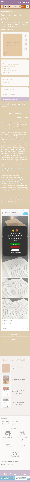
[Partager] (17, 6)
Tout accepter (15, 244)
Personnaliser (15, 249)
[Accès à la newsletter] (15, 6)
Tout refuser (15, 247)
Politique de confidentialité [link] (15, 252)
